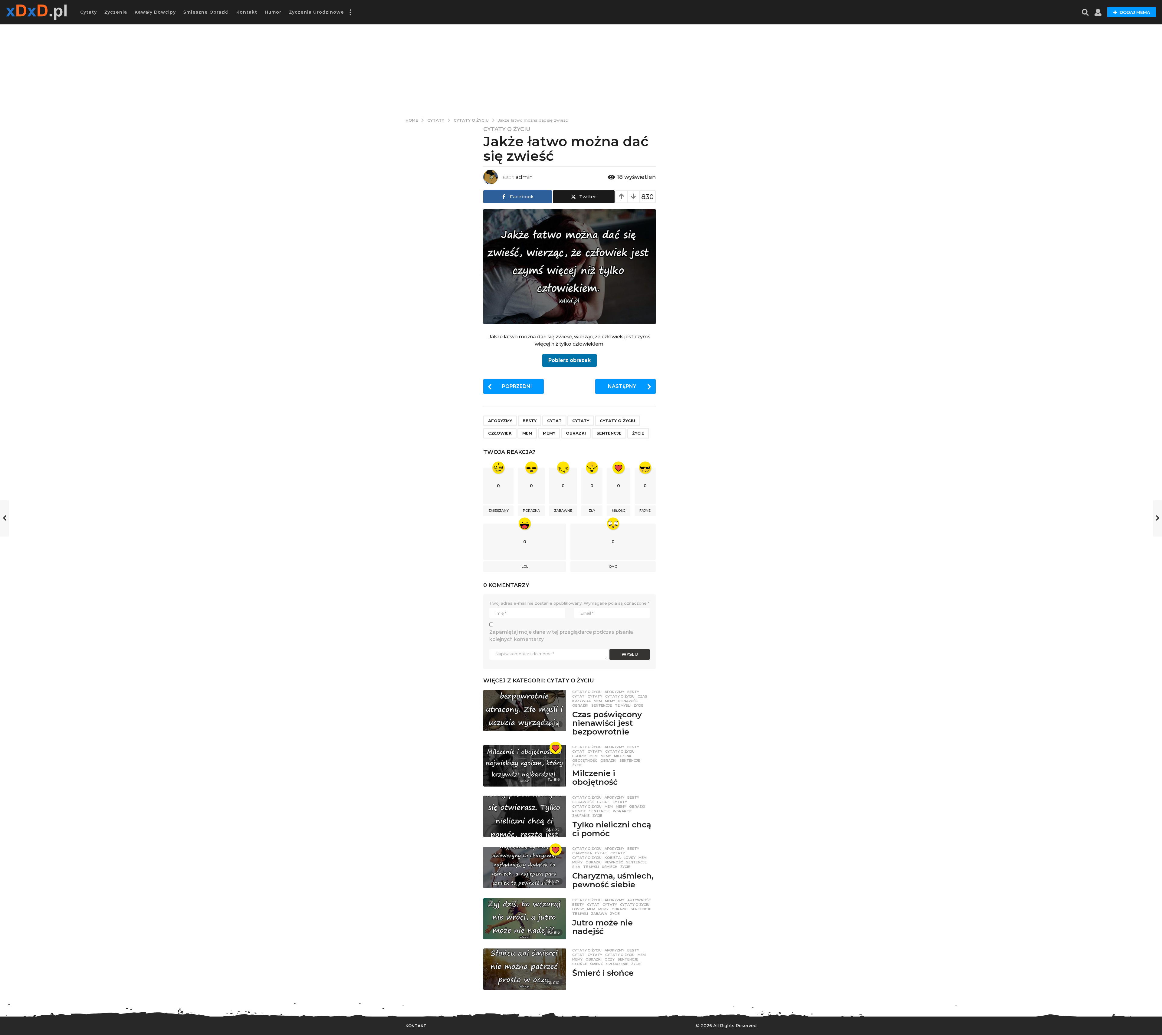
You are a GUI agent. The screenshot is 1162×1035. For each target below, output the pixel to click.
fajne (645, 510)
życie (638, 433)
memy (549, 433)
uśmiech (609, 867)
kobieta (613, 857)
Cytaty (88, 12)
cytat (554, 420)
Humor (273, 12)
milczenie (623, 756)
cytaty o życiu (617, 420)
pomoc (579, 811)
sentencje (609, 433)
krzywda (581, 701)
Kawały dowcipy (155, 12)
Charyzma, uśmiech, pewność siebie (612, 880)
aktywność (639, 900)
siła (576, 867)
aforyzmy (500, 420)
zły (592, 510)
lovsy (629, 857)
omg (613, 566)
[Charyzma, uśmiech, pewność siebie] (524, 867)
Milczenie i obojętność (595, 777)
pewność (614, 862)
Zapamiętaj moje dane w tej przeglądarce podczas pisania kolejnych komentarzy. (561, 635)
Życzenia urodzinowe (316, 12)
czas (642, 696)
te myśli (623, 705)
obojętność (584, 760)
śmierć (596, 964)
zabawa (599, 913)
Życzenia (115, 12)
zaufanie (580, 815)
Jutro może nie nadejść (602, 927)
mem (527, 433)
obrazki (576, 433)
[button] (350, 12)
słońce (579, 964)
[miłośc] (556, 748)
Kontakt (246, 12)
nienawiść (628, 701)
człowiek (500, 433)
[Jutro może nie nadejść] (524, 919)
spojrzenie (617, 964)
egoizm (579, 756)
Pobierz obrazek (569, 360)
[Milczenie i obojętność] (524, 766)
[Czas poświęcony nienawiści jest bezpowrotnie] (524, 710)
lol (525, 566)
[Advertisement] (581, 69)
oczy (610, 959)
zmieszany (498, 510)
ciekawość (583, 802)
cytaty (580, 420)
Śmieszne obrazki (206, 12)
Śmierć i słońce (603, 973)
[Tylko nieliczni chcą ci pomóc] (524, 816)
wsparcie (622, 811)
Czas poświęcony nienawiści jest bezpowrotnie (607, 723)
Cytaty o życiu (506, 129)
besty (530, 420)
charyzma (582, 853)
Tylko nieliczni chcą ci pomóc (611, 829)
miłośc (618, 510)
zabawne (563, 510)
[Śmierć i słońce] (524, 969)
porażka (531, 510)
